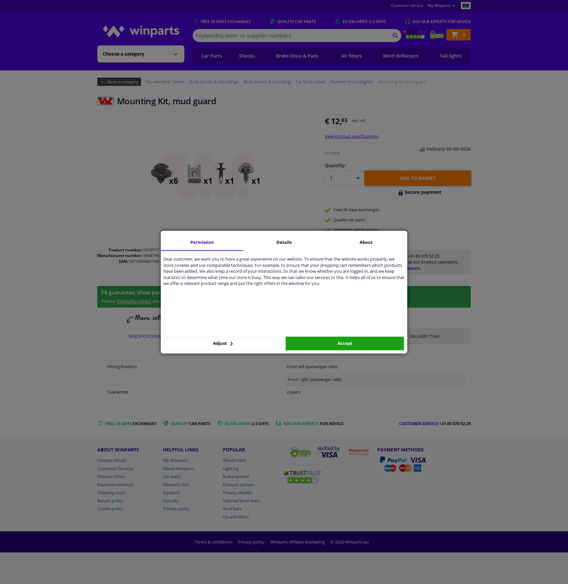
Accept (345, 343)
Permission (202, 242)
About (366, 242)
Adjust (220, 343)
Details (284, 242)
